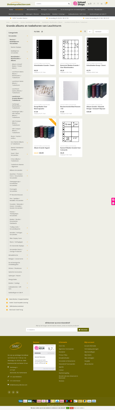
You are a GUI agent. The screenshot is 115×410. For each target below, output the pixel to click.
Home (11, 9)
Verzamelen (19, 9)
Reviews (61, 381)
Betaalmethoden (64, 358)
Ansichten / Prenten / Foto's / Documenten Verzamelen (16, 176)
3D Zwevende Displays (17, 246)
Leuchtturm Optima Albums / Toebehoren (17, 91)
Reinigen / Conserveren (49, 9)
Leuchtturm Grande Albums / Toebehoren (17, 98)
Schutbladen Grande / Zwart (44, 65)
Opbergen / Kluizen (32, 14)
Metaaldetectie (32, 9)
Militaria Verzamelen (16, 170)
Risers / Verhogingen (16, 242)
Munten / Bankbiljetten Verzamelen (14, 41)
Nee (72, 408)
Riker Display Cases (16, 238)
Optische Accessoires (16, 14)
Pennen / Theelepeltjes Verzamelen (14, 214)
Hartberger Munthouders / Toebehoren (16, 106)
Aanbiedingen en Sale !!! (98, 14)
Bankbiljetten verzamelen (15, 52)
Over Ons (62, 346)
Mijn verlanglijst (89, 358)
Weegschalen (45, 14)
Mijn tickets (87, 355)
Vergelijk (87, 361)
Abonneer (84, 330)
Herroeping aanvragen (91, 349)
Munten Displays (16, 47)
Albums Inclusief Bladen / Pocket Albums (17, 66)
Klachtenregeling (64, 373)
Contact (61, 370)
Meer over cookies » (79, 408)
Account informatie (90, 346)
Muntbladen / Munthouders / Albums (16, 58)
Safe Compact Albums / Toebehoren (16, 130)
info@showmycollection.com (18, 385)
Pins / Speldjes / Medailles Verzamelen (16, 199)
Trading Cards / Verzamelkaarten (15, 228)
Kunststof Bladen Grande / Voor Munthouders (69, 66)
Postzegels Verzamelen (13, 190)
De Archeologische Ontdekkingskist (73, 9)
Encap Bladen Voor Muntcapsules (40, 108)
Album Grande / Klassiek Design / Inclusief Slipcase (96, 108)
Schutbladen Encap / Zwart (96, 65)
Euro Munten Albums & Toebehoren (17, 143)
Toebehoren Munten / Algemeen (17, 165)
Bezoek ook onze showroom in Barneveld (68, 377)
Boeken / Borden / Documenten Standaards (15, 221)
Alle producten (88, 364)
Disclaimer (62, 352)
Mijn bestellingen (89, 352)
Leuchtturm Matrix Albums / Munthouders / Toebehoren (17, 74)
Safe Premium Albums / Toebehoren (16, 123)
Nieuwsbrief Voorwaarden (67, 364)
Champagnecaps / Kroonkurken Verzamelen (15, 183)
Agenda (61, 367)
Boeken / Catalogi (58, 14)
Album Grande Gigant (42, 148)
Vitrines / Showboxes (95, 9)
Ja (67, 408)
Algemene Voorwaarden (66, 349)
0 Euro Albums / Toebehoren (16, 160)
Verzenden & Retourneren (67, 361)
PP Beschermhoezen (16, 195)
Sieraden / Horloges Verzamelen (16, 233)
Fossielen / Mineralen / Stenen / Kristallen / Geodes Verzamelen (17, 206)
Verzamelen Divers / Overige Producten (16, 250)
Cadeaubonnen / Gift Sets (77, 14)
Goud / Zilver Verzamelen (15, 154)
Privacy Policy (63, 355)
